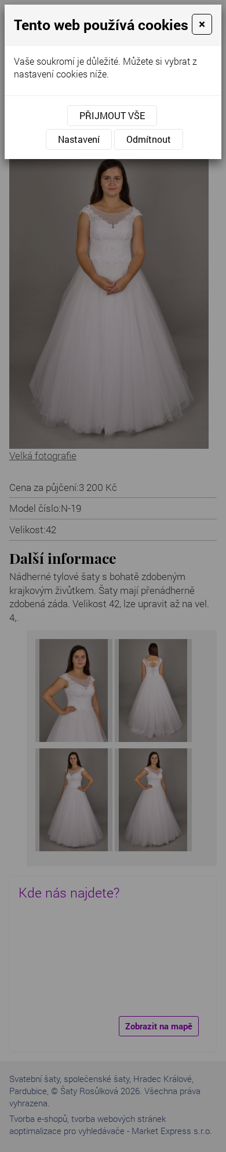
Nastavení (79, 139)
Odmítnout (148, 139)
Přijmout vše (112, 115)
